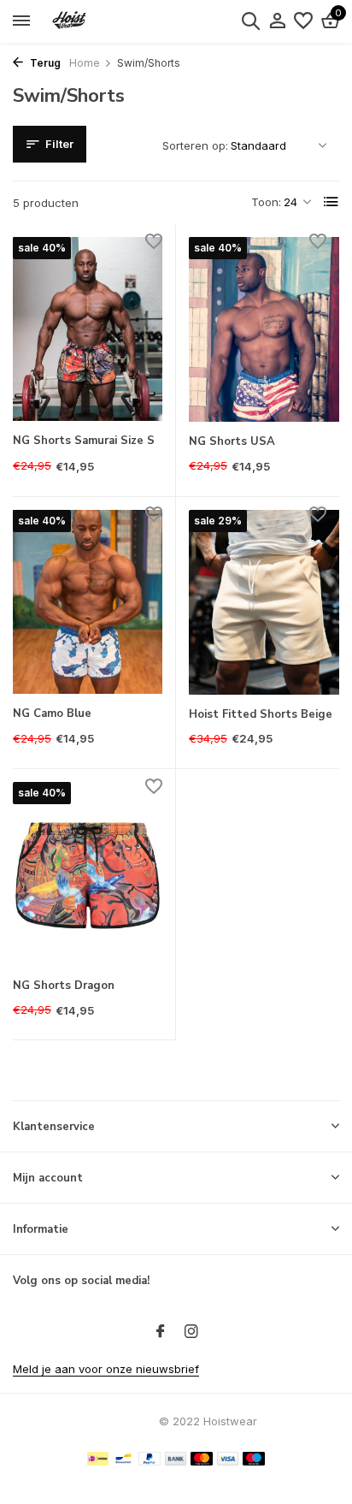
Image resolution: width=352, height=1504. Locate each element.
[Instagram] (191, 1332)
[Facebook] (160, 1332)
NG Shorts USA (232, 442)
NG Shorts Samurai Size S (84, 441)
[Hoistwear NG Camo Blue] (87, 602)
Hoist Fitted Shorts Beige (260, 715)
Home (84, 62)
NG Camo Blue (52, 714)
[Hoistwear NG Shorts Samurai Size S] (87, 329)
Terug (44, 62)
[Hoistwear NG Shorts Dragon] (87, 874)
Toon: (266, 202)
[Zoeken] (250, 20)
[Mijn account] (277, 21)
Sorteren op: (195, 145)
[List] (331, 202)
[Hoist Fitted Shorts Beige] (264, 602)
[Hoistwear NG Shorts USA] (264, 329)
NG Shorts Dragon (63, 986)
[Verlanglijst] (303, 21)
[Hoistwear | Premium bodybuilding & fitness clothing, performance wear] (90, 21)
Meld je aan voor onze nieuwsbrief (106, 1369)
